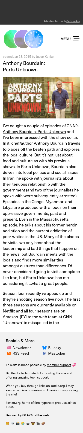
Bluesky (54, 347)
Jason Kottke (45, 56)
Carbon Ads (73, 21)
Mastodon (56, 353)
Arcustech (32, 373)
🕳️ (28, 423)
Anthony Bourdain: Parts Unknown (24, 66)
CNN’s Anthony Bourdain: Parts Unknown (41, 128)
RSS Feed (21, 353)
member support (59, 364)
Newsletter (22, 347)
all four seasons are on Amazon (34, 314)
